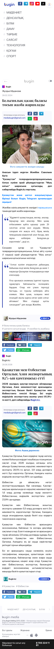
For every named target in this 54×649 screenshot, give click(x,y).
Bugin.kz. (35, 400)
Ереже (49, 630)
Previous (4, 609)
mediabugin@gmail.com (14, 118)
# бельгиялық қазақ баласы (16, 325)
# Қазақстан (8, 586)
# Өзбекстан (22, 586)
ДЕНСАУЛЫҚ (15, 18)
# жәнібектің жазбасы (38, 328)
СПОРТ (11, 56)
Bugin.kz (6, 360)
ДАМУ (10, 29)
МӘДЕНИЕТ (14, 12)
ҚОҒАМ (11, 50)
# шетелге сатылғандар (14, 328)
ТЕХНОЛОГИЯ (15, 45)
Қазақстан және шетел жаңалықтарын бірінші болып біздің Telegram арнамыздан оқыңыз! (27, 198)
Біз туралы (7, 630)
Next (49, 609)
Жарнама (25, 630)
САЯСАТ (12, 39)
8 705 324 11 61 (43, 644)
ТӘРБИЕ (11, 34)
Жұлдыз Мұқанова (11, 91)
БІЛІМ (10, 23)
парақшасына (45, 207)
